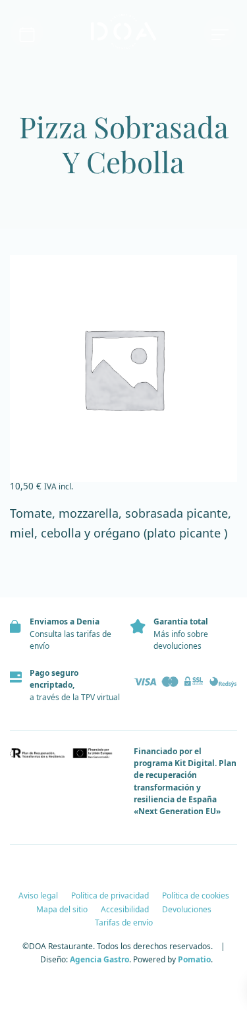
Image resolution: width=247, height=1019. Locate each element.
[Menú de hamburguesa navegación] (220, 32)
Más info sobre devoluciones (180, 639)
